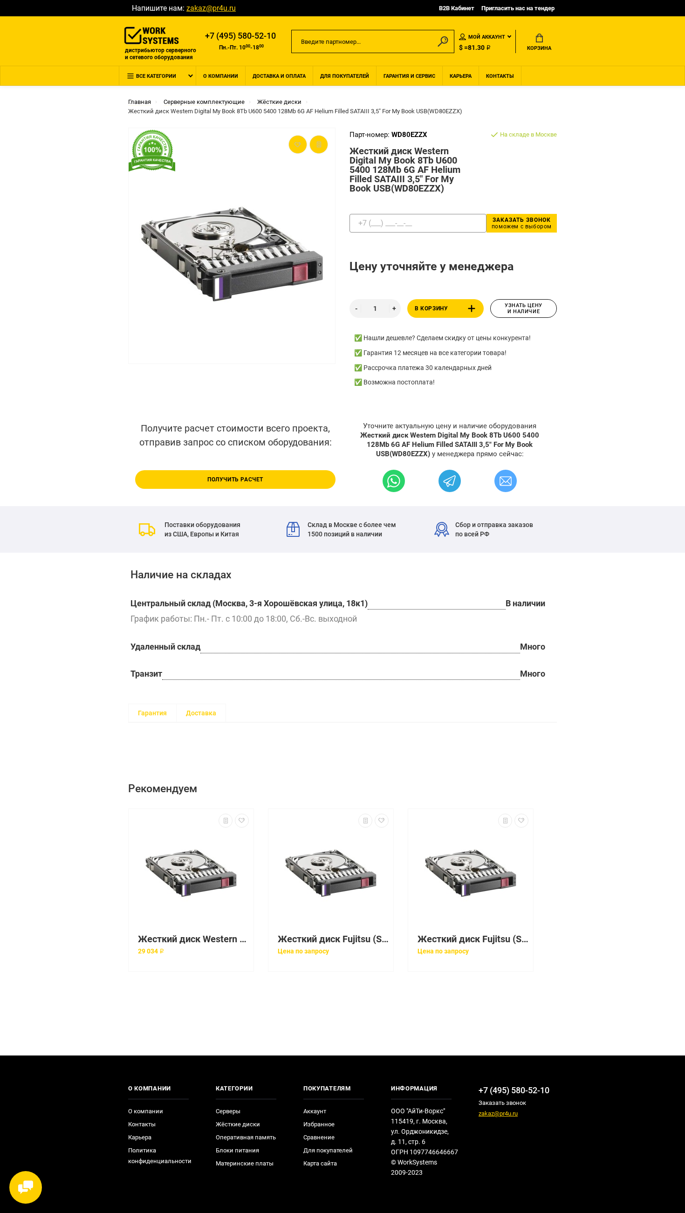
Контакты (500, 76)
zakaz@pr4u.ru (211, 8)
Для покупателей (344, 76)
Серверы (228, 1111)
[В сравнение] (226, 821)
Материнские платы (245, 1163)
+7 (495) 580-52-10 (240, 36)
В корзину (431, 308)
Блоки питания (237, 1150)
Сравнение (319, 1137)
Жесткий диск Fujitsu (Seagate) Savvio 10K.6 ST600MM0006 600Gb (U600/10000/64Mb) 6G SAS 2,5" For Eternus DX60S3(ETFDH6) (333, 939)
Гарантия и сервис (409, 76)
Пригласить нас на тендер (518, 8)
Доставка (201, 713)
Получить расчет (235, 479)
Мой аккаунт (486, 37)
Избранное (319, 1124)
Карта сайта (320, 1163)
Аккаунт (314, 1111)
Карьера (461, 76)
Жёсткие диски (238, 1124)
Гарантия (152, 713)
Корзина (539, 48)
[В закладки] (242, 821)
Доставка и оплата (279, 76)
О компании (220, 76)
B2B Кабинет (456, 8)
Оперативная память (246, 1137)
